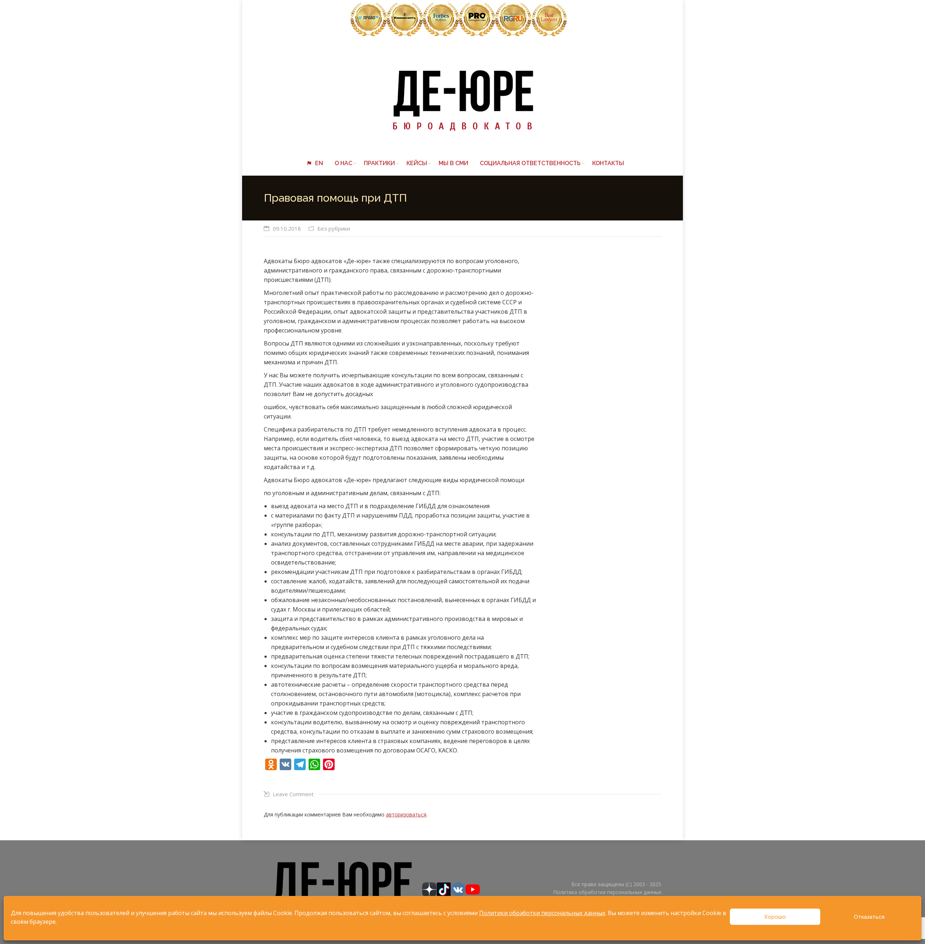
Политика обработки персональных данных (607, 892)
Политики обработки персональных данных (542, 913)
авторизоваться (406, 814)
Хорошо (775, 917)
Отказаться (869, 917)
